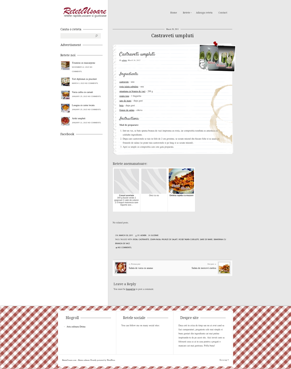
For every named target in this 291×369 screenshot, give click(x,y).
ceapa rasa (124, 95)
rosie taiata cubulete (128, 86)
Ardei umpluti (78, 118)
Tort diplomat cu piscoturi (84, 78)
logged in (130, 289)
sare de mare (125, 100)
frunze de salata (126, 110)
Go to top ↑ (224, 360)
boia (121, 105)
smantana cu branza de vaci (132, 91)
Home (173, 12)
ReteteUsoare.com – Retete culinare (84, 12)
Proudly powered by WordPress (102, 360)
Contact (222, 12)
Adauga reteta (204, 12)
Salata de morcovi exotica (204, 268)
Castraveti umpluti (172, 35)
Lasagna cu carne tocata (83, 105)
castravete (124, 81)
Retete (186, 12)
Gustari (154, 235)
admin (124, 60)
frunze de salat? (170, 239)
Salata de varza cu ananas (141, 268)
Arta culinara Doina (76, 326)
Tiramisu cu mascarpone (83, 62)
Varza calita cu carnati (82, 92)
